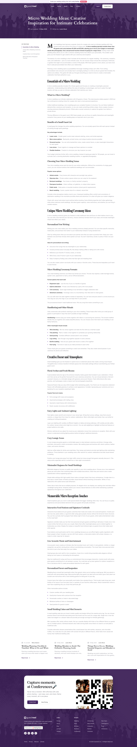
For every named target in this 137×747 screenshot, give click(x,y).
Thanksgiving (104, 723)
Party (75, 723)
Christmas (90, 731)
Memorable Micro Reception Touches (30, 57)
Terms (25, 741)
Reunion (89, 728)
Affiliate (59, 731)
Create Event (107, 6)
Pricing (59, 6)
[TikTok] (25, 733)
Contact (78, 6)
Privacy (31, 741)
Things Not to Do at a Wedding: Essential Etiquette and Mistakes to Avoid (101, 648)
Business (76, 728)
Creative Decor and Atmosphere (31, 54)
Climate (42, 741)
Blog (71, 6)
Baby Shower (90, 723)
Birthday (76, 726)
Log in (97, 6)
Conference (77, 731)
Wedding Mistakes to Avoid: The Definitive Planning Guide (67, 647)
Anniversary (104, 728)
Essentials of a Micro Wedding (31, 47)
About (65, 6)
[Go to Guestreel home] (30, 6)
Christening (90, 721)
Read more (26, 658)
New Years (104, 721)
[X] (32, 733)
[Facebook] (36, 733)
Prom (102, 726)
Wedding (76, 721)
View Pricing (44, 702)
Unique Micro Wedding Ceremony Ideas (31, 50)
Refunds (36, 741)
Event (52, 6)
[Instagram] (29, 733)
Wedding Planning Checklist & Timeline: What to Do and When (35, 647)
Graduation (90, 726)
